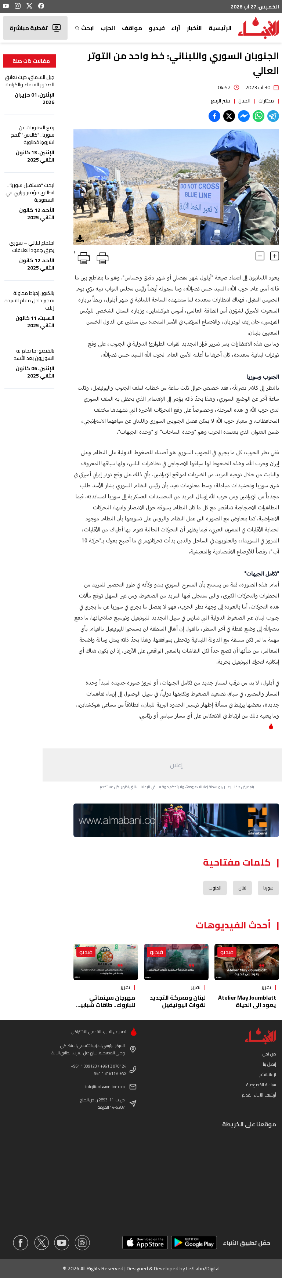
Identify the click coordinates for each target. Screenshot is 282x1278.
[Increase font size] (274, 256)
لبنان (242, 888)
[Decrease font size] (260, 256)
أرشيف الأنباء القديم (259, 1095)
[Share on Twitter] (229, 116)
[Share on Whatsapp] (258, 116)
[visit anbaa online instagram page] (82, 1243)
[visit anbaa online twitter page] (41, 1243)
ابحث (87, 28)
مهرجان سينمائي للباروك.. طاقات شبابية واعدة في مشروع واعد (105, 1005)
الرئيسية (220, 28)
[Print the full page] (101, 256)
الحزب (108, 28)
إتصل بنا (269, 1064)
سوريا (268, 888)
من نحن (269, 1054)
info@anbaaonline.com (105, 1086)
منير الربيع (220, 100)
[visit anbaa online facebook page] (20, 1243)
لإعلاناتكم (268, 1074)
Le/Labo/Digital (203, 1268)
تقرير (266, 987)
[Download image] (80, 238)
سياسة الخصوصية (261, 1084)
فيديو (157, 28)
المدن (244, 100)
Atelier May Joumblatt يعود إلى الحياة (247, 1001)
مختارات (266, 100)
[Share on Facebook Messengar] (244, 116)
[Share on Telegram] (273, 116)
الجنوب (215, 888)
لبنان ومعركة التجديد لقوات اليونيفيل (178, 1001)
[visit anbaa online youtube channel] (61, 1243)
